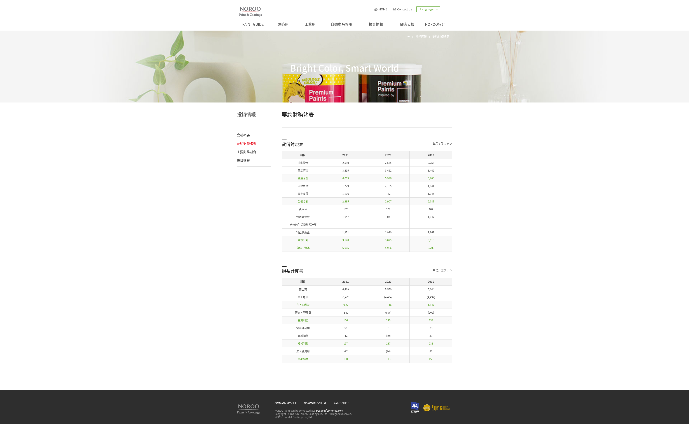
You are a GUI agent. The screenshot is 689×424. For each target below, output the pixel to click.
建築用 (283, 24)
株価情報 (243, 160)
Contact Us (404, 9)
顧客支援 (407, 24)
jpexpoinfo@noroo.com (329, 410)
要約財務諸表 (440, 36)
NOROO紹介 (435, 24)
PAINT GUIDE (253, 24)
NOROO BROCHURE (315, 403)
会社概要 (243, 135)
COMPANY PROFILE (286, 403)
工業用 (310, 24)
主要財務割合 (246, 151)
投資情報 (376, 24)
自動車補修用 (341, 24)
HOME (383, 9)
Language (426, 9)
